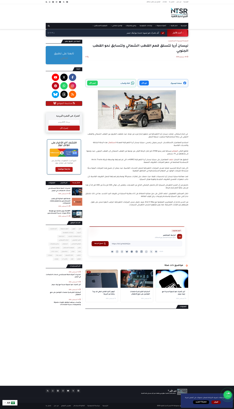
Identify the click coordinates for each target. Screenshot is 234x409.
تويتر (79, 251)
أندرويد (79, 232)
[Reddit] (132, 252)
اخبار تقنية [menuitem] (174, 26)
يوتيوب (56, 259)
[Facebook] (156, 252)
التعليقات (51, 183)
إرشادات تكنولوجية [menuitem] (146, 26)
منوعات (50, 255)
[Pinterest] (137, 252)
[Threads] (122, 252)
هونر (72, 259)
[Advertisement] (90, 12)
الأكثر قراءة (76, 183)
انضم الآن (92, 83)
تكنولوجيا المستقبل (68, 247)
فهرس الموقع (66, 406)
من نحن (178, 2)
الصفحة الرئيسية (182, 41)
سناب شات (54, 251)
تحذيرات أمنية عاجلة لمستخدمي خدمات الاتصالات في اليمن (59, 189)
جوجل (72, 251)
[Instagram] (117, 252)
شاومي (79, 255)
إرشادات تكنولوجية (68, 232)
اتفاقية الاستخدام (79, 406)
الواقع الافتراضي (76, 244)
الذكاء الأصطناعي (63, 240)
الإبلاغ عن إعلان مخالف (153, 2)
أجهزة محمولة (64, 229)
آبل (80, 229)
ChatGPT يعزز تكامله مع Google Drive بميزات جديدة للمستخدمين (58, 212)
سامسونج (65, 251)
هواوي (79, 259)
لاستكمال (111, 143)
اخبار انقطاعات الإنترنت (74, 236)
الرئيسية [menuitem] (184, 26)
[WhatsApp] (146, 252)
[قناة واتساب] (228, 395)
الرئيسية (186, 2)
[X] (151, 252)
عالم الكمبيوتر (69, 255)
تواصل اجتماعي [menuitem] (117, 26)
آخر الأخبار (64, 183)
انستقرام (65, 244)
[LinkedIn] (141, 252)
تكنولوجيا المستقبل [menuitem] (100, 26)
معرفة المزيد (201, 402)
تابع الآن (144, 83)
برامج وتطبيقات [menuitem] (131, 26)
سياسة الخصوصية (94, 406)
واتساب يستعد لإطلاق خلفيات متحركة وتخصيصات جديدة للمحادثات (67, 304)
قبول (216, 402)
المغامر (175, 151)
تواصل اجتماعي (55, 247)
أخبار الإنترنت (172, 41)
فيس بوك (59, 255)
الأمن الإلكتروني (76, 240)
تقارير (79, 247)
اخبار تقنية (61, 236)
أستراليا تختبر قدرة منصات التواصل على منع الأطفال (65, 294)
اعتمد (171, 160)
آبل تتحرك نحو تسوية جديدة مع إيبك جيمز (145, 33)
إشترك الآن (64, 128)
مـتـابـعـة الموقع (64, 103)
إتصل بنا (171, 2)
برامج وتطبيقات (54, 244)
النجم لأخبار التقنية (166, 406)
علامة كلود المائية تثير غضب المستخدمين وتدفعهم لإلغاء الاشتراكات (60, 201)
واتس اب (64, 259)
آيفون (73, 229)
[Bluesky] (127, 252)
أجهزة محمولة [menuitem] (161, 26)
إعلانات (164, 2)
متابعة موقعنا (64, 169)
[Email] (112, 252)
